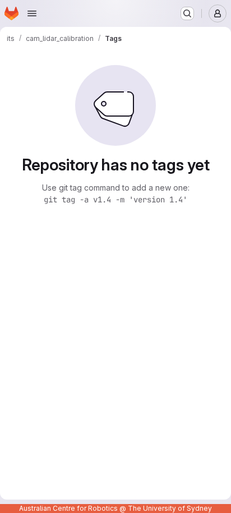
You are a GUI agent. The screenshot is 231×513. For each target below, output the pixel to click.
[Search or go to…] (187, 13)
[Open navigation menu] (32, 13)
